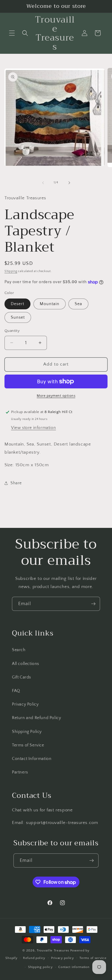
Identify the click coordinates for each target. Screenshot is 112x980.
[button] (12, 33)
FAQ (16, 690)
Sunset (18, 317)
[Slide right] (69, 182)
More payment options (56, 396)
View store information (33, 427)
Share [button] (16, 483)
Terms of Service (28, 745)
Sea (78, 304)
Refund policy (34, 958)
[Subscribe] (93, 604)
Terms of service (92, 958)
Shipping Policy (27, 731)
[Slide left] (43, 182)
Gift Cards (21, 677)
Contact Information (31, 758)
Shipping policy (40, 967)
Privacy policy (62, 958)
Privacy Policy (25, 704)
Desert (17, 304)
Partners (20, 772)
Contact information (73, 967)
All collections (25, 663)
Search (19, 650)
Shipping (10, 271)
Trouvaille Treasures (53, 950)
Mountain (49, 304)
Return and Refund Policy (36, 717)
